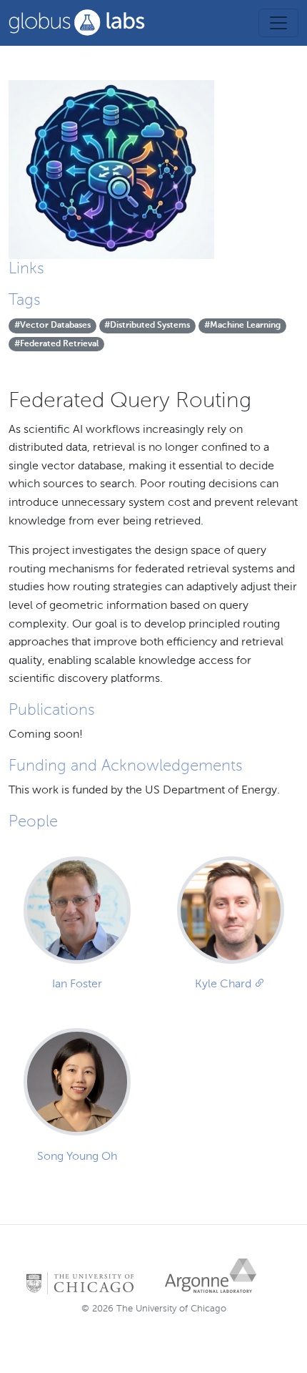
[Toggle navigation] (278, 23)
